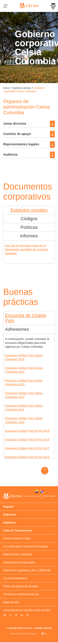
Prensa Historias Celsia (16, 538)
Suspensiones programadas (19, 562)
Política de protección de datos (20, 586)
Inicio (6, 88)
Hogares (8, 506)
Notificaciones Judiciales (17, 554)
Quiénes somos (22, 88)
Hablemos (9, 522)
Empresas (9, 514)
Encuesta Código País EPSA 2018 (27, 439)
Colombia (36, 491)
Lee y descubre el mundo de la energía (25, 546)
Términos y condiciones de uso (21, 594)
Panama (42, 491)
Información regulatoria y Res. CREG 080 (27, 570)
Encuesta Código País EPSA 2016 (27, 457)
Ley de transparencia (15, 578)
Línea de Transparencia (17, 530)
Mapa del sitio (11, 602)
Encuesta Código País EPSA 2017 (27, 448)
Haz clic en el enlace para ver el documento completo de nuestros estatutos (26, 249)
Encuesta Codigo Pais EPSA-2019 (27, 431)
